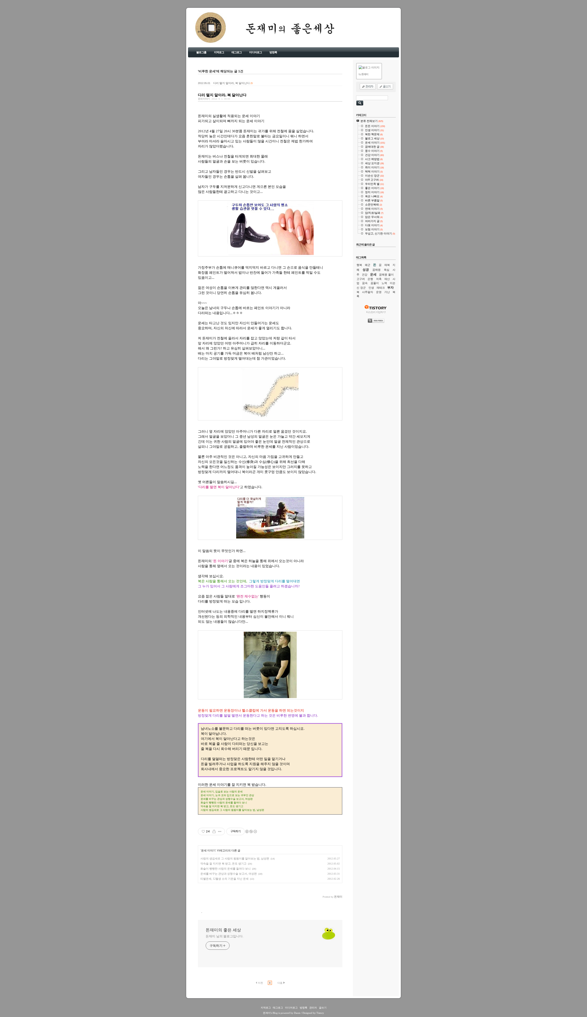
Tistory (320, 1012)
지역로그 (219, 52)
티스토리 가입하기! (376, 312)
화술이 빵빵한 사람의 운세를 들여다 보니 (225, 868)
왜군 (367, 265)
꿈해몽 (376, 269)
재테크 (381, 287)
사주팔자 (367, 292)
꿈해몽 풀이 (386, 274)
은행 (370, 279)
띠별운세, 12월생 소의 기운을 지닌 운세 (224, 878)
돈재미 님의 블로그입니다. (225, 936)
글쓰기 (323, 1007)
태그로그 (237, 52)
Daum (297, 1012)
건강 (364, 274)
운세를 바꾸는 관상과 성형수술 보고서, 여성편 (228, 873)
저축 (379, 279)
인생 (371, 287)
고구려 (361, 279)
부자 (390, 287)
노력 (384, 283)
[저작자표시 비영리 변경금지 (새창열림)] (251, 831)
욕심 (386, 269)
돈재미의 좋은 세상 (204, 32)
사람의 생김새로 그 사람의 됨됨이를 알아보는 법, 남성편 (234, 858)
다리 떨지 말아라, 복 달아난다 (231, 83)
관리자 (313, 1007)
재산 (387, 279)
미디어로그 (255, 52)
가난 (387, 292)
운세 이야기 (204, 98)
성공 (366, 269)
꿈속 (365, 283)
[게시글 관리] (220, 831)
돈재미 (267, 1012)
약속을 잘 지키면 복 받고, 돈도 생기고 (223, 863)
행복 (359, 265)
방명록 (273, 52)
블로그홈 (201, 52)
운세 (373, 274)
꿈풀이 (375, 283)
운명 (379, 292)
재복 (387, 265)
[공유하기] (214, 831)
